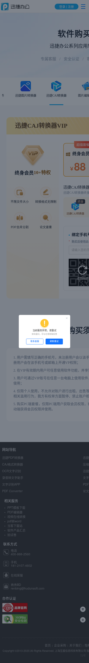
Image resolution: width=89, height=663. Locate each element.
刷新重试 (54, 341)
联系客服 (34, 341)
